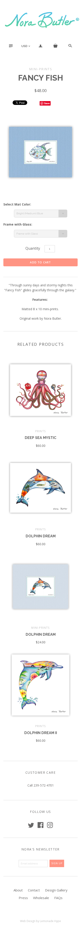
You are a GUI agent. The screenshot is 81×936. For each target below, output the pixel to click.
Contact (34, 890)
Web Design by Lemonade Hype (40, 921)
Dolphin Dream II (40, 733)
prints (40, 431)
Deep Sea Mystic (40, 438)
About (18, 890)
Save (47, 103)
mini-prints (40, 628)
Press (23, 897)
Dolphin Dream (41, 536)
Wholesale (41, 897)
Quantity (32, 248)
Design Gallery (56, 890)
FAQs (58, 897)
